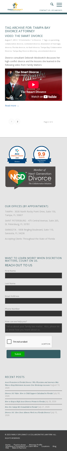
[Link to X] (50, 441)
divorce (8, 47)
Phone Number (12, 308)
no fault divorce (33, 47)
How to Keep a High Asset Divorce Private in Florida (25, 401)
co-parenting (53, 40)
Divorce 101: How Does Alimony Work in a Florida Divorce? (28, 412)
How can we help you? (16, 321)
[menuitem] (8, 445)
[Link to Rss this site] (59, 441)
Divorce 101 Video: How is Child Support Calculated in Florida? (29, 393)
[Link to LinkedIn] (55, 441)
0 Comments (24, 40)
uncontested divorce (47, 51)
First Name (10, 270)
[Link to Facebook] (45, 441)
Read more (12, 105)
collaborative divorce (14, 44)
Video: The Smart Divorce (24, 36)
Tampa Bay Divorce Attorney (25, 51)
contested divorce (32, 44)
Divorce (37, 40)
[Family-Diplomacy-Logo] (27, 6)
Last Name (10, 283)
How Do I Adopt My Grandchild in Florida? (21, 407)
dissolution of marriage (50, 44)
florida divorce (18, 47)
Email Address (12, 296)
